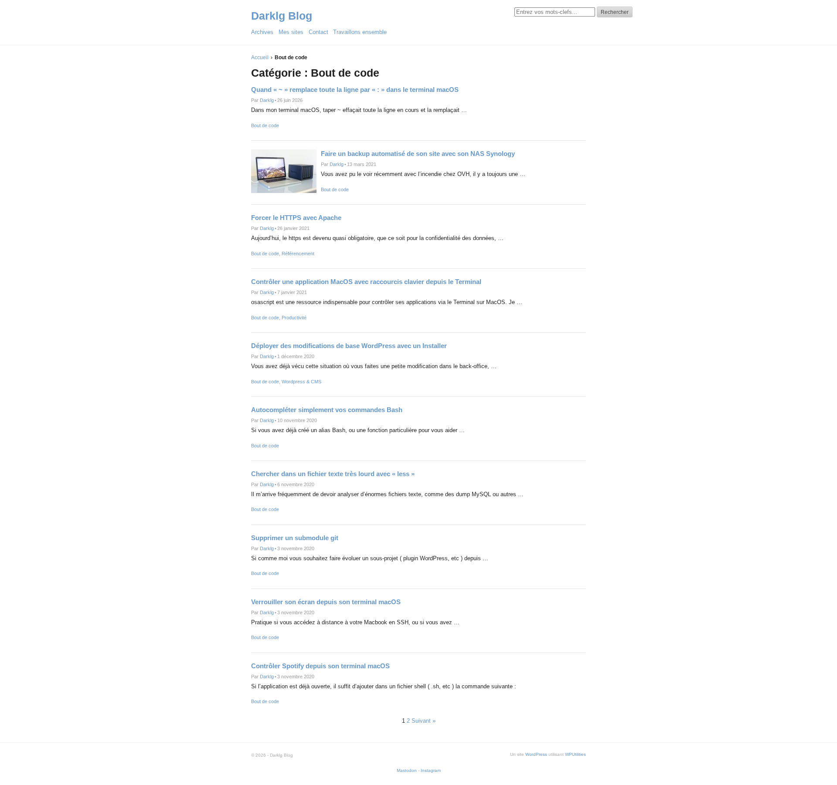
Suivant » (424, 720)
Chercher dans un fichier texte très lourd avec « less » (333, 473)
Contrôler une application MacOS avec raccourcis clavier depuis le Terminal (366, 281)
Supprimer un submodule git (294, 537)
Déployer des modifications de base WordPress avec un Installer (349, 345)
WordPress (536, 754)
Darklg (267, 100)
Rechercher (615, 12)
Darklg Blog (281, 16)
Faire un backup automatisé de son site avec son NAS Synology (418, 153)
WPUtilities (575, 754)
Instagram (431, 770)
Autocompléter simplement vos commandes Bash (326, 409)
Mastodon (407, 770)
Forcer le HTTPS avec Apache (296, 217)
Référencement (298, 253)
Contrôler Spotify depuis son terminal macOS (320, 666)
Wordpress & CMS (301, 381)
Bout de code (265, 125)
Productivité (294, 317)
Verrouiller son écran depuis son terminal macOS (326, 602)
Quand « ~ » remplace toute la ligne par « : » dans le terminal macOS (355, 89)
